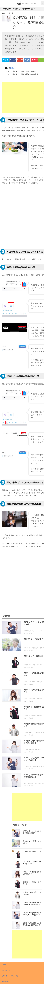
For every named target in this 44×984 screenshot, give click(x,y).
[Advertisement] (27, 807)
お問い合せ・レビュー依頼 (10, 976)
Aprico (4, 965)
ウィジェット (6, 970)
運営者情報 (5, 981)
